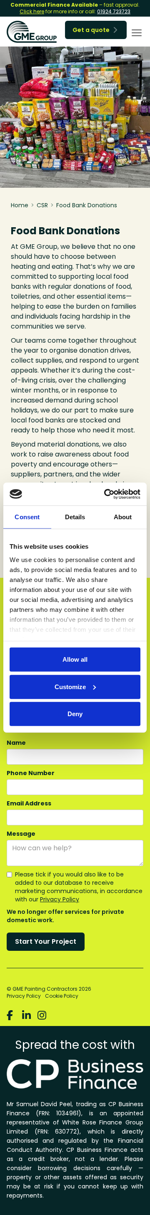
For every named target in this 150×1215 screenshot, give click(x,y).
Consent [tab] (27, 516)
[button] (135, 33)
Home (19, 205)
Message (21, 834)
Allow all (75, 659)
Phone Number (31, 773)
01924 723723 (113, 11)
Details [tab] (75, 516)
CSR (42, 205)
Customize (70, 686)
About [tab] (123, 516)
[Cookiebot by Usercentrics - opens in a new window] (105, 493)
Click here (32, 11)
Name (16, 743)
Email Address (29, 803)
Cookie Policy (61, 995)
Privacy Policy (59, 899)
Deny (75, 713)
